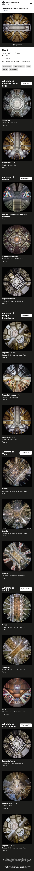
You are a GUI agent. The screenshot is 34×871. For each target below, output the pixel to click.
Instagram (12, 867)
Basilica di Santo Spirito (20, 8)
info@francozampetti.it (22, 867)
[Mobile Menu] (31, 3)
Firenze (9, 8)
